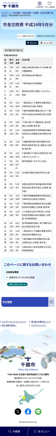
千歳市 (10, 4)
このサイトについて (38, 325)
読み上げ (33, 43)
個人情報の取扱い (9, 325)
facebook (28, 411)
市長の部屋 (26, 12)
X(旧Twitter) (18, 411)
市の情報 (16, 12)
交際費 (35, 12)
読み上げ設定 (48, 43)
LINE (38, 411)
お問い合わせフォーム (17, 284)
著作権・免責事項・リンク (41, 321)
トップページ (6, 12)
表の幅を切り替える (14, 50)
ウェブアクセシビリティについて (14, 321)
